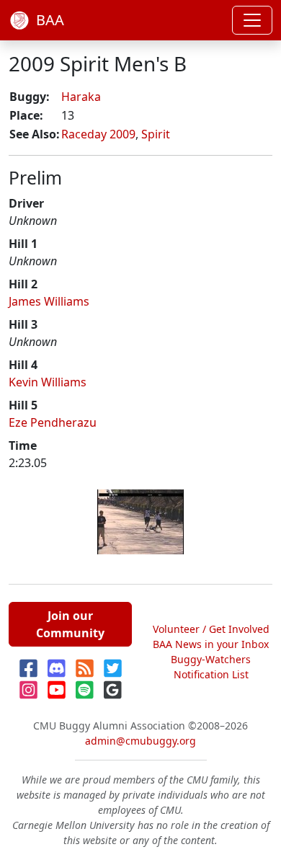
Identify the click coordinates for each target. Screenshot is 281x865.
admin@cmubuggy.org (140, 741)
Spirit (155, 134)
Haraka (81, 97)
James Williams (49, 301)
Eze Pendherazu (53, 422)
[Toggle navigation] (252, 20)
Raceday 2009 (98, 134)
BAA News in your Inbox (211, 644)
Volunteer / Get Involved (211, 629)
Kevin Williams (47, 382)
